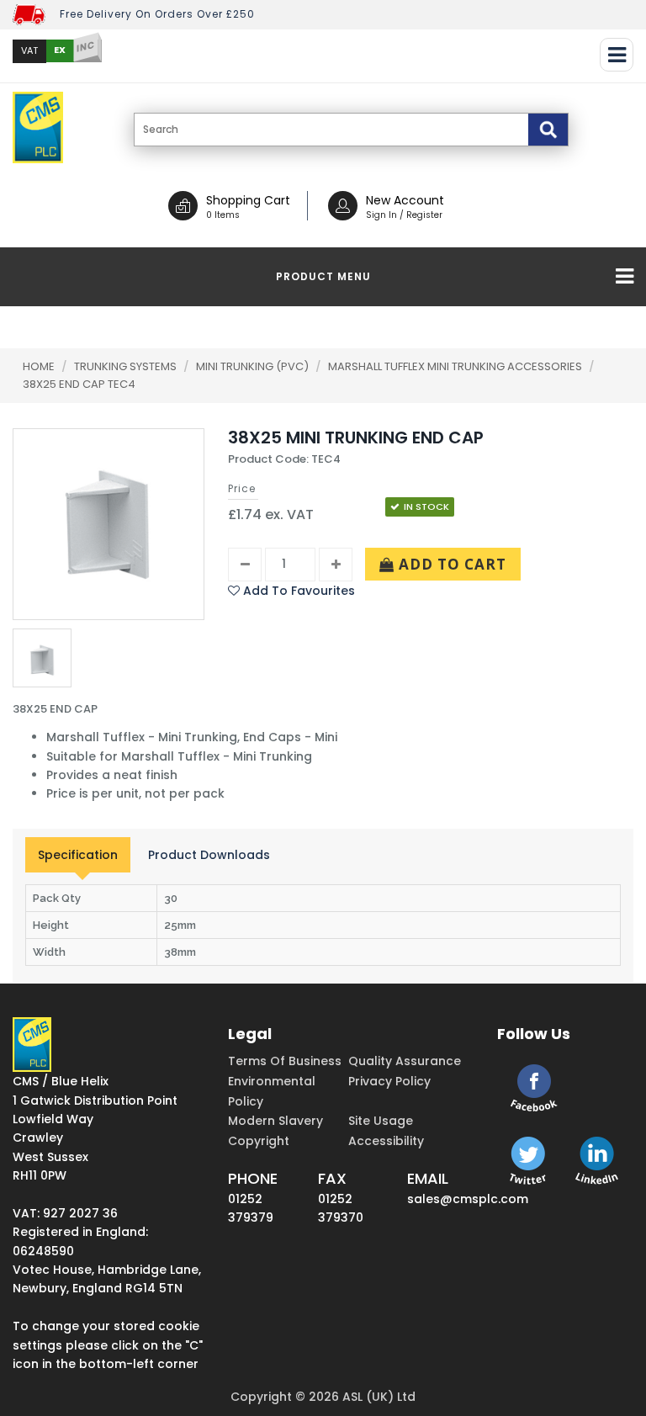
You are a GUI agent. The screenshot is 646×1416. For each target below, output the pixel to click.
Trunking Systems (126, 366)
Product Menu (323, 276)
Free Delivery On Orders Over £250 (157, 14)
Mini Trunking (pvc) (253, 366)
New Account (405, 200)
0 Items (223, 215)
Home (39, 366)
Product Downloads (209, 854)
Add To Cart (450, 564)
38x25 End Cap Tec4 (79, 384)
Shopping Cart (248, 200)
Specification (78, 854)
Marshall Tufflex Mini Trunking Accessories (456, 366)
